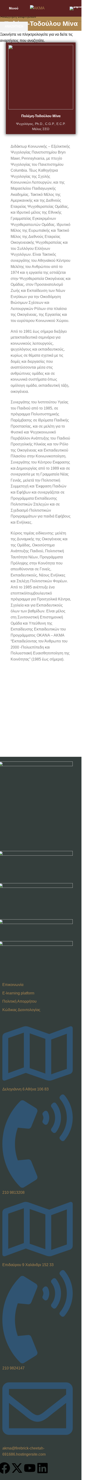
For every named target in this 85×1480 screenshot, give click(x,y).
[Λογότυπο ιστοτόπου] (37, 8)
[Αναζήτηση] (63, 8)
